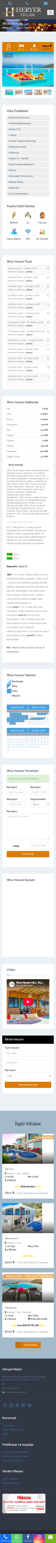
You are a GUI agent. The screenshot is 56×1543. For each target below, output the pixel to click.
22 (11, 721)
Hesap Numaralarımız (13, 1429)
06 (26, 714)
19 (23, 718)
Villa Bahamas (11, 1308)
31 (44, 723)
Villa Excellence (11, 1238)
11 (20, 716)
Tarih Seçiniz (12, 1047)
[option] (28, 69)
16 (14, 718)
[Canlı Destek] (50, 1538)
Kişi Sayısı (10, 1070)
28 (8, 723)
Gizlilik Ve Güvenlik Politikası (16, 1456)
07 (8, 716)
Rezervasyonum (10, 1479)
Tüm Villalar (30, 1345)
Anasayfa (7, 28)
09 (14, 716)
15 (11, 718)
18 (20, 718)
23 (14, 721)
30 (14, 723)
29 (11, 723)
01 (11, 714)
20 (26, 718)
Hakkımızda (8, 1425)
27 (26, 721)
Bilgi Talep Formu (11, 1483)
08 (11, 716)
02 (14, 714)
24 (17, 721)
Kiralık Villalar (24, 28)
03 (17, 714)
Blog (5, 1434)
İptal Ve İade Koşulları (12, 1461)
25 (20, 721)
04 (20, 714)
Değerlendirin (38, 799)
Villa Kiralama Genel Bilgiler (15, 1452)
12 (23, 716)
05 (23, 714)
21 (8, 721)
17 (17, 718)
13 (26, 716)
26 (23, 721)
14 (8, 718)
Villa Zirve (9, 1169)
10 (17, 716)
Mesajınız (12, 787)
